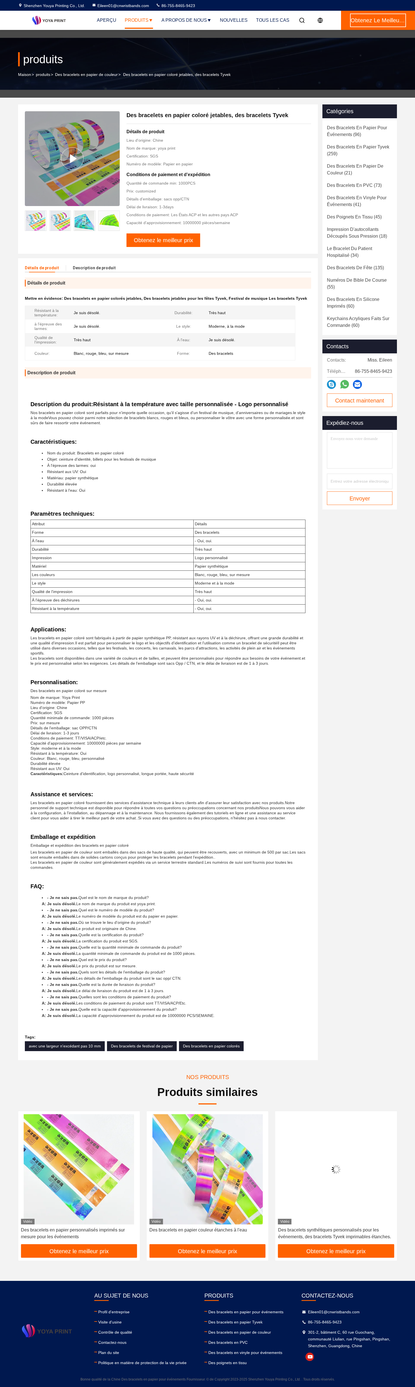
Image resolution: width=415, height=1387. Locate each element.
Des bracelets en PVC (228, 1342)
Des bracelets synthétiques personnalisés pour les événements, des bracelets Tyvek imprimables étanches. (205, 1233)
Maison (24, 74)
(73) (354, 185)
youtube (309, 1357)
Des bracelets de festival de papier (142, 1046)
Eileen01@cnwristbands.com (123, 5)
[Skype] (331, 384)
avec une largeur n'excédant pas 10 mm (65, 1046)
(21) (355, 169)
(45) (354, 217)
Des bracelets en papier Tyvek (235, 1322)
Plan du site (108, 1352)
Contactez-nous (112, 1342)
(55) (357, 283)
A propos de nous (184, 20)
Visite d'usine (110, 1322)
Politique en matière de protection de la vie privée (142, 1362)
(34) (349, 252)
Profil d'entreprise (114, 1312)
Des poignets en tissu (227, 1362)
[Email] (357, 384)
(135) (355, 267)
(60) (353, 303)
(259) (358, 150)
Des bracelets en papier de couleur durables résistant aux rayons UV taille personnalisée (335, 1233)
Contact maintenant (359, 400)
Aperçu (106, 20)
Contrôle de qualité (115, 1332)
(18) (357, 233)
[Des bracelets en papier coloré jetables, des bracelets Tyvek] (72, 158)
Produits (136, 20)
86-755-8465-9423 (177, 5)
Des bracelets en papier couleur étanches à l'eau (70, 1230)
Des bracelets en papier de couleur (86, 74)
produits (43, 74)
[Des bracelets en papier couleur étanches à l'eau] (79, 1169)
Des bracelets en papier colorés (211, 1046)
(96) (357, 131)
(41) (356, 201)
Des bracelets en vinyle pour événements (245, 1352)
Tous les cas (272, 20)
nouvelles (234, 20)
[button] (115, 220)
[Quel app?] (344, 384)
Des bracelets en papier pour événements (245, 1312)
